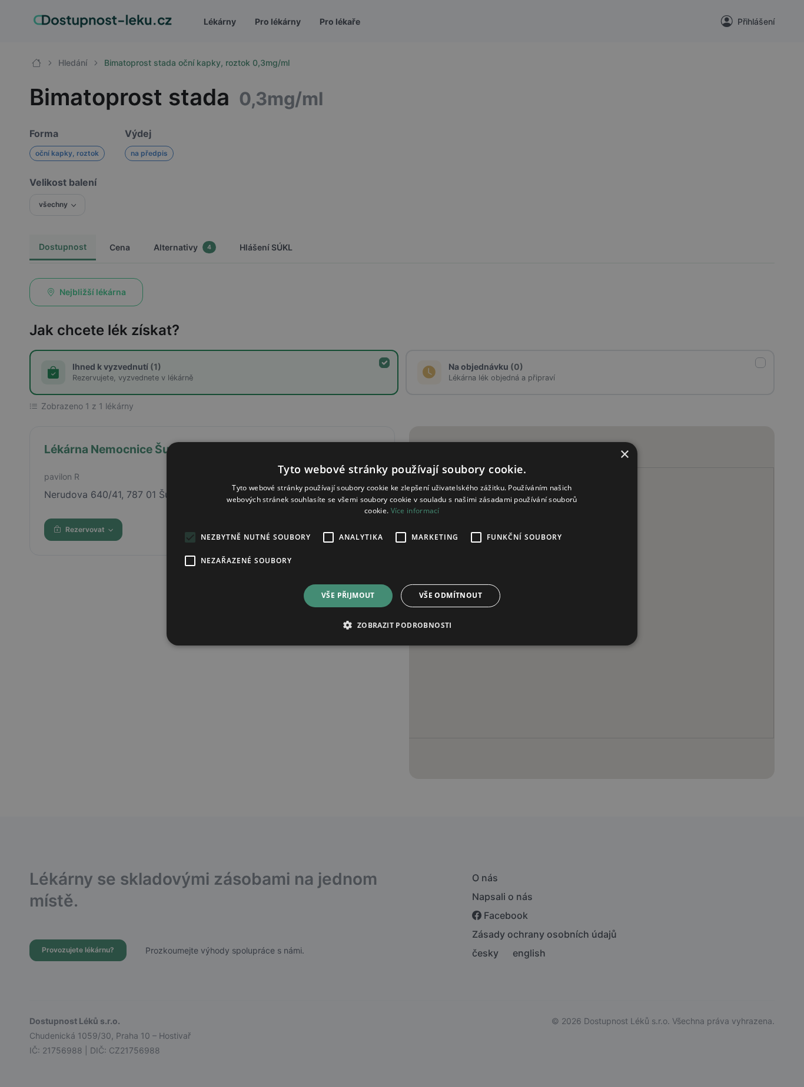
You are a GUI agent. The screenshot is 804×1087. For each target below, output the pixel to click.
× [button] (624, 454)
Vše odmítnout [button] (450, 595)
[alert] (402, 543)
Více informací (415, 511)
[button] (401, 625)
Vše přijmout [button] (348, 595)
